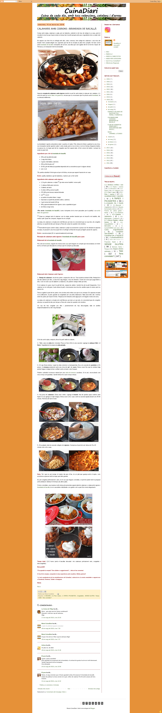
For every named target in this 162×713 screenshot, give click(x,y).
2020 (108, 94)
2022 (108, 89)
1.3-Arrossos (112, 188)
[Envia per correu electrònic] (39, 591)
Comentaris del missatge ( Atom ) (56, 692)
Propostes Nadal (110, 242)
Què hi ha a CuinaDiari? (113, 61)
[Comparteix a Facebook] (45, 591)
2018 (108, 99)
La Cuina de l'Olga (48, 609)
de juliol (110, 107)
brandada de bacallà (46, 44)
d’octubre (111, 101)
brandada (95, 95)
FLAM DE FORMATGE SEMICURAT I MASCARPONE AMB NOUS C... (114, 127)
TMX (121, 251)
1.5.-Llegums (116, 190)
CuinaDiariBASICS (116, 237)
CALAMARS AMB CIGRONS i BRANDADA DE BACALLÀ (113, 120)
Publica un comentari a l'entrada (49, 685)
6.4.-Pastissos (119, 212)
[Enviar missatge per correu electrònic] (58, 594)
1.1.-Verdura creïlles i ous (113, 185)
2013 (108, 158)
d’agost (110, 104)
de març (110, 139)
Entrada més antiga (94, 688)
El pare (44, 656)
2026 (108, 79)
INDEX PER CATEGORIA (113, 58)
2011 (108, 163)
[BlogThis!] (41, 591)
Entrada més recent (44, 688)
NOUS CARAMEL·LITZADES (115, 132)
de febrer (111, 142)
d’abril (110, 136)
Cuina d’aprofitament (113, 230)
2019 (108, 97)
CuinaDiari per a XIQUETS (113, 235)
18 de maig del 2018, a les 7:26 (51, 628)
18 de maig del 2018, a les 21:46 (51, 650)
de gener (111, 144)
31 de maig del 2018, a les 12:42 (51, 681)
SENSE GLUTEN (90, 596)
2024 (108, 84)
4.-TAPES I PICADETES (69, 596)
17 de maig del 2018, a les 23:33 (51, 617)
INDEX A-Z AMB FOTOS (113, 56)
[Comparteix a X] (43, 591)
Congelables (80, 596)
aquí (67, 243)
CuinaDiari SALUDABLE (113, 233)
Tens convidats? (47, 597)
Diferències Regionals (112, 63)
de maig (110, 109)
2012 (108, 160)
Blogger (92, 708)
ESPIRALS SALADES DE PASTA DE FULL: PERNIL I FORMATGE (115, 113)
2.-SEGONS (47, 596)
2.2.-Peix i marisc (57, 596)
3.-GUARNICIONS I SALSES (113, 195)
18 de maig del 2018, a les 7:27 (51, 639)
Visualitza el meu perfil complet (117, 45)
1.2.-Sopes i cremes (116, 187)
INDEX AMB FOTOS (115, 239)
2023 (108, 86)
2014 (108, 155)
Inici (69, 688)
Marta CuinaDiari (47, 623)
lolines (44, 645)
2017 (108, 147)
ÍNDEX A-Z (109, 54)
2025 (108, 81)
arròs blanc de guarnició (55, 95)
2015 (108, 153)
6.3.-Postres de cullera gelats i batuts (113, 210)
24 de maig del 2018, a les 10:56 (51, 666)
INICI (107, 52)
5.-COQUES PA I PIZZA (113, 203)
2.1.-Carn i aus (110, 192)
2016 (108, 150)
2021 (108, 92)
